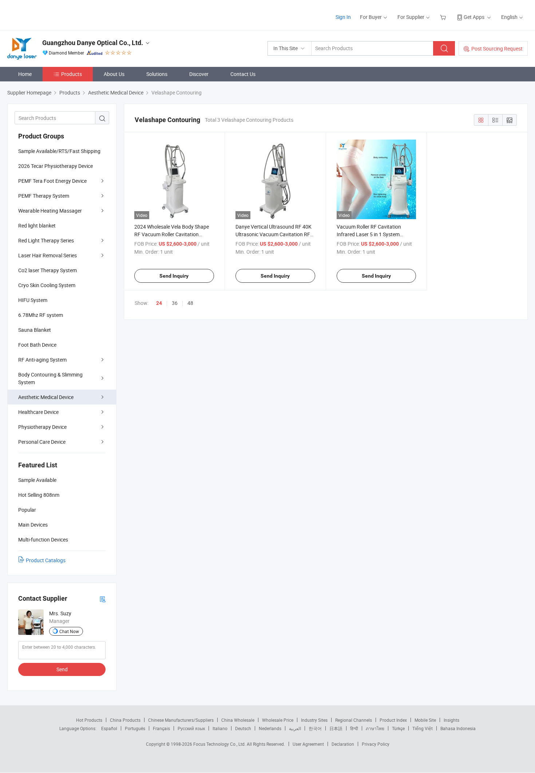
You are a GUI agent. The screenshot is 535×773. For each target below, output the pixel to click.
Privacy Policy (375, 744)
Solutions (156, 74)
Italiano (220, 728)
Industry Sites (314, 720)
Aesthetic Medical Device (46, 397)
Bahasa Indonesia (458, 728)
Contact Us (242, 74)
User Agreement (308, 744)
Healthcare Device (38, 411)
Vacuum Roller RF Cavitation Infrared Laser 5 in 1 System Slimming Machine (369, 234)
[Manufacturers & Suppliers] (54, 14)
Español (109, 728)
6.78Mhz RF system (40, 314)
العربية (295, 728)
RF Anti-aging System (42, 359)
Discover (199, 74)
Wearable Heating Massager (50, 210)
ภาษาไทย (375, 728)
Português (135, 728)
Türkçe (398, 728)
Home (25, 74)
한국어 (315, 728)
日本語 (335, 728)
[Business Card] (103, 599)
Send (62, 669)
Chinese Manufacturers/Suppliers (181, 720)
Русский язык (191, 728)
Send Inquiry (174, 276)
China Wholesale (237, 720)
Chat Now (69, 631)
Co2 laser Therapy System (47, 270)
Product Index (393, 720)
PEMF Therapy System (43, 195)
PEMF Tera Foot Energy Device (52, 180)
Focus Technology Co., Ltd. (220, 744)
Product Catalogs (46, 560)
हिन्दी (354, 728)
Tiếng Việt (422, 728)
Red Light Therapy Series (46, 240)
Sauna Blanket (34, 329)
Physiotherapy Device (42, 426)
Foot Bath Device (37, 344)
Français (161, 728)
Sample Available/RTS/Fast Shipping (59, 151)
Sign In (343, 16)
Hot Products (89, 720)
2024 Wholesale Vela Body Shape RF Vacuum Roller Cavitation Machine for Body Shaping (171, 234)
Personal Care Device (42, 441)
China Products (125, 720)
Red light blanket (37, 225)
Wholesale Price (277, 720)
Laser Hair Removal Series (47, 255)
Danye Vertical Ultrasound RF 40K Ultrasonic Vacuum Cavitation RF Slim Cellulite (273, 234)
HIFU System (32, 300)
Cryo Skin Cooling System (46, 285)
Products (71, 74)
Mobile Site (425, 720)
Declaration (343, 744)
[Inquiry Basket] (444, 16)
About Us (114, 74)
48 (190, 302)
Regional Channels (353, 720)
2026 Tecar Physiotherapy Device (55, 165)
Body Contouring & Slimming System (50, 378)
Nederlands (270, 728)
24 (159, 303)
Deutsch (243, 728)
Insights (451, 720)
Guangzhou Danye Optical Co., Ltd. (92, 43)
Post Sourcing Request (497, 48)
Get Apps (474, 16)
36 (175, 302)
